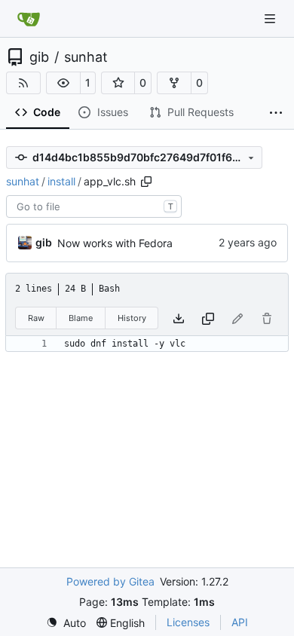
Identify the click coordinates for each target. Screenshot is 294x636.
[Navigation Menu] (271, 18)
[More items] (276, 113)
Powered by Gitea (110, 581)
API (239, 622)
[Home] (29, 18)
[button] (63, 83)
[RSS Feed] (23, 83)
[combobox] (94, 206)
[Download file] (179, 318)
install (61, 181)
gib (39, 57)
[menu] (66, 622)
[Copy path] (146, 181)
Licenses (188, 622)
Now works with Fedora (115, 243)
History (132, 318)
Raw (36, 318)
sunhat (86, 57)
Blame (81, 318)
